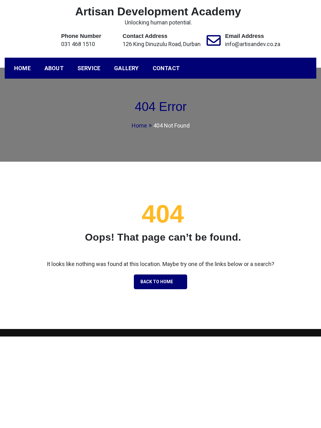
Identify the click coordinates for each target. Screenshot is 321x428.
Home (22, 68)
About (54, 68)
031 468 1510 (78, 44)
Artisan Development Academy (158, 11)
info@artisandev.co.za (252, 44)
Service (88, 68)
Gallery (126, 68)
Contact (166, 68)
